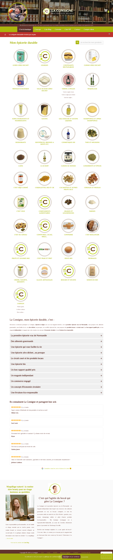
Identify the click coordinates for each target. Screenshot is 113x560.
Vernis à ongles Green (68, 92)
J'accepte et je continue (71, 557)
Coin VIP (68, 29)
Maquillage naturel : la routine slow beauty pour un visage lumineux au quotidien (20, 489)
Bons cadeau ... (20, 312)
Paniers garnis (20, 306)
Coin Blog (47, 29)
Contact (77, 29)
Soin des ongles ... (68, 97)
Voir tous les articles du (20, 542)
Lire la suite (10, 538)
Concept (38, 29)
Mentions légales (65, 552)
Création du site (85, 552)
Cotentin (58, 29)
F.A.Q (48, 552)
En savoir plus (84, 557)
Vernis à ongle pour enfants (68, 94)
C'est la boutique (25, 29)
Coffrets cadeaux (20, 309)
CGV (42, 552)
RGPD (55, 552)
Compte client (89, 29)
